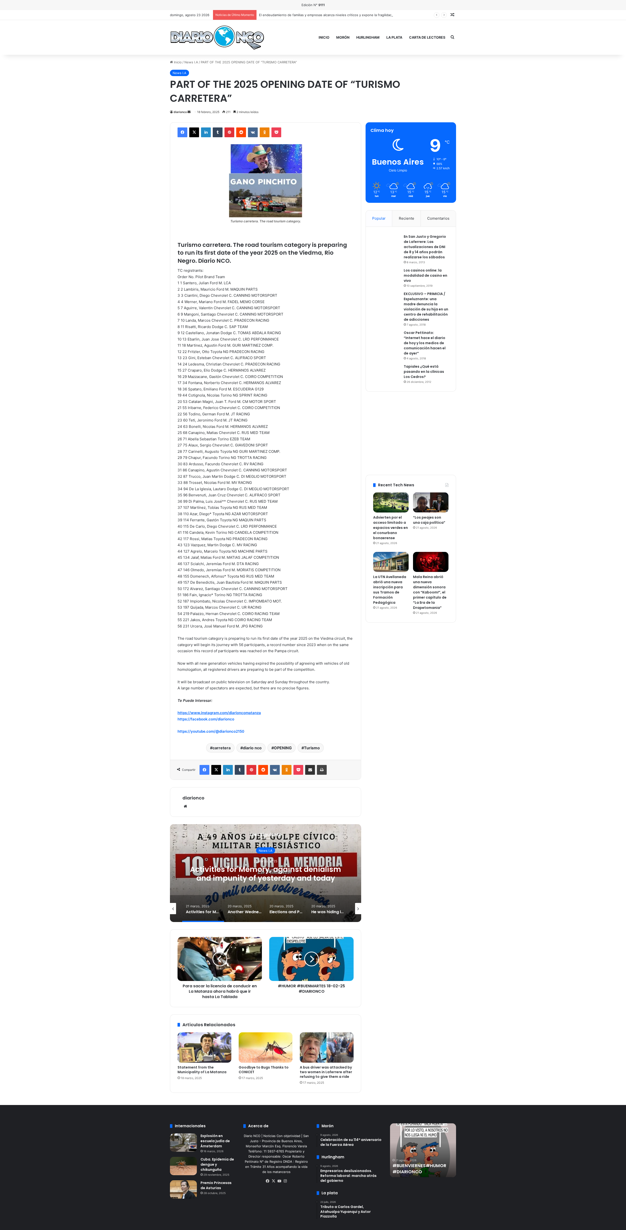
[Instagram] (285, 1181)
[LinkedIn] (206, 132)
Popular (379, 218)
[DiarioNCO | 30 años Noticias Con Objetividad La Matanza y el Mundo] (217, 37)
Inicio (324, 37)
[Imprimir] (322, 770)
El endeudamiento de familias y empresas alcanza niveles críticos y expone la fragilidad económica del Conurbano (346, 15)
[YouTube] (279, 1181)
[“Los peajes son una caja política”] (430, 502)
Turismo (312, 747)
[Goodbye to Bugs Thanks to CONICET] (265, 1047)
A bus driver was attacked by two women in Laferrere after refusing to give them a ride (326, 1072)
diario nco (252, 747)
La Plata (394, 37)
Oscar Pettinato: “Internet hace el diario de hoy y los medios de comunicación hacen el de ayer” (425, 343)
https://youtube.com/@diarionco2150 (211, 731)
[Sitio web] (185, 806)
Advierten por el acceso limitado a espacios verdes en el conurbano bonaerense (390, 527)
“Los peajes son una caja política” (429, 520)
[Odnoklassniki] (264, 132)
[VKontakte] (253, 132)
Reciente (406, 218)
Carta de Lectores (427, 37)
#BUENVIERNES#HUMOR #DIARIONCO (419, 1168)
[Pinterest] (229, 132)
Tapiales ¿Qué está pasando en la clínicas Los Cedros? (424, 371)
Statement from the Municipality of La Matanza (202, 1069)
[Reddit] (241, 132)
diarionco (180, 112)
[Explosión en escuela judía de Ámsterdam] (183, 1142)
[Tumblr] (218, 132)
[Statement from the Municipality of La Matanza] (204, 1047)
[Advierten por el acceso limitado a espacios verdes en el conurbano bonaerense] (391, 502)
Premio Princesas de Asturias (216, 1185)
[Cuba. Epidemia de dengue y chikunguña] (183, 1166)
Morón (342, 37)
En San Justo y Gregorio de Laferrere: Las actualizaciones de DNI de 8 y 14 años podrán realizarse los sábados (425, 247)
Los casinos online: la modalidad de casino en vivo (425, 275)
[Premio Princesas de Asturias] (183, 1189)
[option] (265, 873)
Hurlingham (368, 37)
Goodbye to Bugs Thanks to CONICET (264, 1069)
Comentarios (438, 218)
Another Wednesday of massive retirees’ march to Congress (265, 873)
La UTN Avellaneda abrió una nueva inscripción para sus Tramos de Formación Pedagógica (389, 589)
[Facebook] (182, 132)
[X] (194, 132)
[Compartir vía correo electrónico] (310, 770)
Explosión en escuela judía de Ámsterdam (215, 1141)
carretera (221, 747)
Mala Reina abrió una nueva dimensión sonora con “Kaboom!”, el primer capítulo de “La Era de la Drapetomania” (430, 592)
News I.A (191, 62)
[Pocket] (276, 132)
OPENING (283, 747)
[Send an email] (189, 112)
